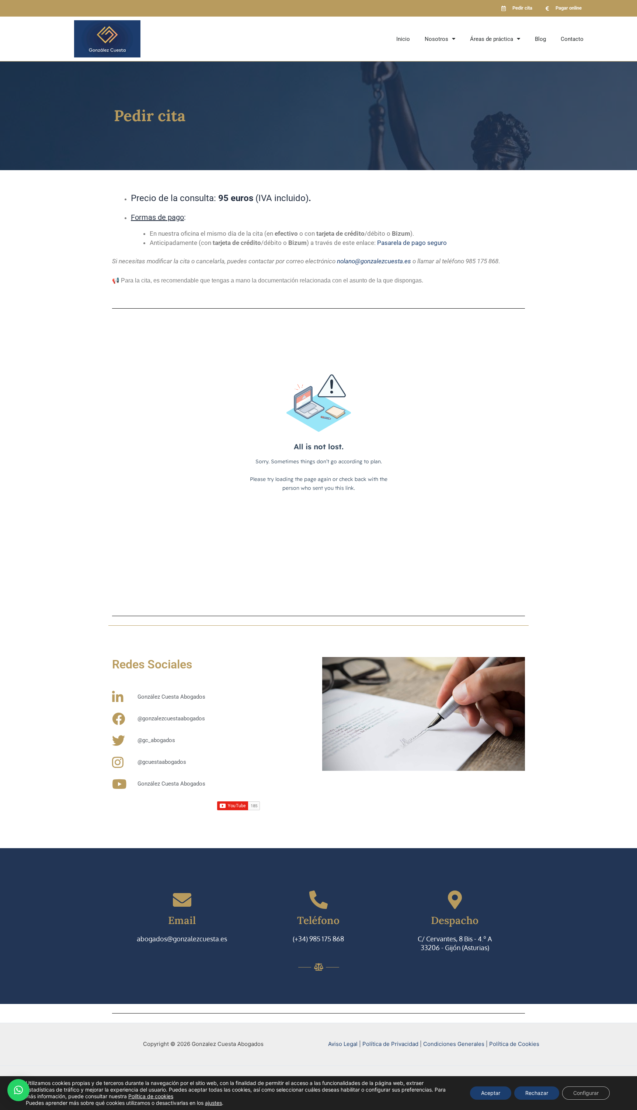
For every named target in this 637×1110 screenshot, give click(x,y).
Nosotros (436, 39)
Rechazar (536, 1093)
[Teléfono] (318, 900)
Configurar (586, 1093)
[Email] (182, 900)
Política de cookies (150, 1096)
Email (182, 920)
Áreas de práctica (491, 39)
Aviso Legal (343, 1043)
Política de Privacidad (390, 1043)
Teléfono (318, 920)
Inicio (403, 39)
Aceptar (490, 1093)
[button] (18, 1090)
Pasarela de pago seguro (412, 242)
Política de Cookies (514, 1043)
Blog (540, 39)
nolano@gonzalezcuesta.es (374, 261)
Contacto (572, 39)
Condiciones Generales (454, 1043)
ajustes (213, 1103)
